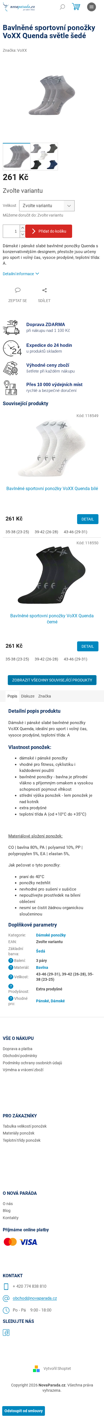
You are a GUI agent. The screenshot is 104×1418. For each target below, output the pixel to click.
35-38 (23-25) (17, 532)
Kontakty (11, 1218)
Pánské (42, 1001)
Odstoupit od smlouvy (23, 1411)
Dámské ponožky (51, 935)
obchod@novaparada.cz (35, 1298)
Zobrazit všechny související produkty (52, 680)
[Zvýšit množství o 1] (22, 228)
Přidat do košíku (52, 231)
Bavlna (42, 967)
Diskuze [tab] (27, 696)
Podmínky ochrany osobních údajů (32, 1063)
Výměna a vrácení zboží (23, 1070)
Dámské (58, 1001)
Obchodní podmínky (20, 1055)
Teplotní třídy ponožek (21, 1140)
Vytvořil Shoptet (57, 1368)
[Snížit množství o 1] (22, 234)
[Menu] (91, 6)
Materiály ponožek (18, 1133)
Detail (88, 519)
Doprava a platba (17, 1049)
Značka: (15, 50)
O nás (8, 1203)
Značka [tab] (44, 696)
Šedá (40, 951)
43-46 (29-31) (75, 532)
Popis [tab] (12, 696)
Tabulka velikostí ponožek (25, 1126)
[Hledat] (62, 6)
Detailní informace (18, 274)
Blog (7, 1210)
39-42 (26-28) (46, 532)
